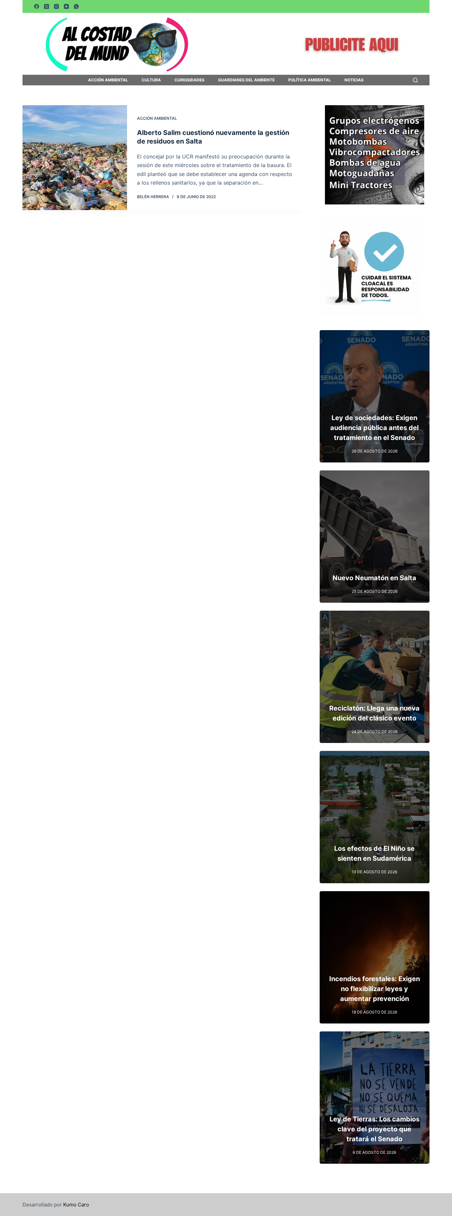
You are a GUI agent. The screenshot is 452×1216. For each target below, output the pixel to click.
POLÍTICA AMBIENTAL (309, 80)
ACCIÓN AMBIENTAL (108, 80)
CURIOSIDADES (189, 80)
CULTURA (151, 80)
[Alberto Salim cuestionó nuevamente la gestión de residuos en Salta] (75, 157)
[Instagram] (56, 6)
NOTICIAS (354, 80)
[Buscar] (415, 80)
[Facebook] (36, 6)
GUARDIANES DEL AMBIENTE (246, 80)
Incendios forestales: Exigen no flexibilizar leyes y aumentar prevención (374, 989)
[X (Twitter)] (46, 6)
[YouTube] (66, 6)
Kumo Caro (76, 1204)
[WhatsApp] (76, 6)
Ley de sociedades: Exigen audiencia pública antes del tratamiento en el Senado (374, 428)
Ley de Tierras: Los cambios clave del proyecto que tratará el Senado (375, 1129)
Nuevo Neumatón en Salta (374, 578)
